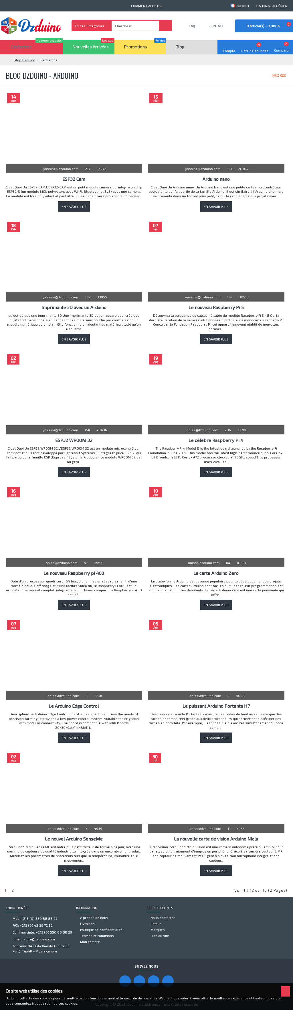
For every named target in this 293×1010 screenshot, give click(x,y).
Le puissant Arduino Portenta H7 (216, 705)
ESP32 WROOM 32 (73, 440)
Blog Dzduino (24, 60)
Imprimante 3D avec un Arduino (73, 307)
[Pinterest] (153, 981)
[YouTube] (139, 981)
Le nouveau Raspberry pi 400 (73, 573)
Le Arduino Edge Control (74, 705)
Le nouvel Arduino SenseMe (74, 838)
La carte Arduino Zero (216, 573)
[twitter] (168, 981)
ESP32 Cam (73, 179)
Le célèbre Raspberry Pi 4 (216, 440)
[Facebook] (125, 981)
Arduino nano (216, 179)
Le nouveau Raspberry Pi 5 (216, 307)
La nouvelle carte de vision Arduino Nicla (216, 838)
